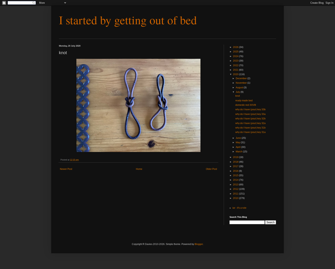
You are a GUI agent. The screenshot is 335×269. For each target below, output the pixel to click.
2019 (236, 157)
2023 (236, 60)
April (238, 147)
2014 (236, 180)
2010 (236, 198)
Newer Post (66, 169)
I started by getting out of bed (128, 20)
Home (139, 169)
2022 (236, 65)
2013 (236, 184)
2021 (236, 70)
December (241, 78)
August (240, 87)
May (238, 142)
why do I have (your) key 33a (250, 114)
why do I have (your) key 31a (250, 132)
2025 (236, 51)
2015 (236, 175)
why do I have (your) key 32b (250, 118)
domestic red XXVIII (245, 105)
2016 (236, 171)
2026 (236, 47)
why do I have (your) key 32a (250, 123)
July (238, 92)
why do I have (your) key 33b (250, 109)
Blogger (199, 244)
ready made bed (244, 100)
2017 (236, 166)
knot (237, 96)
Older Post (211, 169)
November (241, 83)
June (239, 138)
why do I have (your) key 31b (250, 127)
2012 (236, 189)
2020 (236, 74)
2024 (236, 56)
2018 (236, 162)
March (239, 151)
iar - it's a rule (239, 208)
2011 (236, 193)
